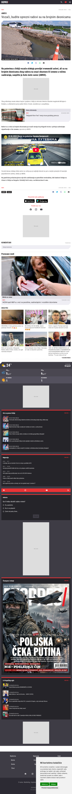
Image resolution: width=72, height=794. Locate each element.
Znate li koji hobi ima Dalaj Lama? (36, 707)
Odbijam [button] (53, 784)
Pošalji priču (65, 2)
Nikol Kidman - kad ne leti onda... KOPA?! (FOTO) (36, 693)
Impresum (34, 782)
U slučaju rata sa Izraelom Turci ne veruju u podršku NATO (36, 462)
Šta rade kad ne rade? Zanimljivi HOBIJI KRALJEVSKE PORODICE (36, 714)
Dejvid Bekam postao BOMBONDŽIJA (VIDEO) (36, 686)
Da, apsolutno (9, 505)
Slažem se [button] (45, 784)
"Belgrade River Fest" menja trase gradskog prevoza (36, 115)
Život (12, 768)
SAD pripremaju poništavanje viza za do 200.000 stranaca (36, 472)
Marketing (27, 782)
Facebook (30, 209)
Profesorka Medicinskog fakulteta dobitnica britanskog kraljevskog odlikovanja (36, 419)
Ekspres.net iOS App (29, 201)
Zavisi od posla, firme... (11, 511)
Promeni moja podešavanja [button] (50, 788)
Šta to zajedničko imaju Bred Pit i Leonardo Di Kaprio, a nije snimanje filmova (36, 700)
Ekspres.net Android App (42, 201)
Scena (13, 764)
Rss (68, 490)
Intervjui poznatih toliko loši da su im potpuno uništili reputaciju (36, 467)
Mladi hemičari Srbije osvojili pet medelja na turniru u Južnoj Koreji (36, 426)
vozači (9, 192)
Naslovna (13, 756)
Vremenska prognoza (36, 365)
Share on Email (44, 63)
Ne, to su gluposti (10, 508)
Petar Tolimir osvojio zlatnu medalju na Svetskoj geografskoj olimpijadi (36, 433)
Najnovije (36, 756)
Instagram (36, 209)
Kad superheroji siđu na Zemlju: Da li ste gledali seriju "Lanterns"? (36, 482)
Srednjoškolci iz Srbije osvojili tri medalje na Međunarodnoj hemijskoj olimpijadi (36, 447)
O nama (20, 782)
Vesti (59, 756)
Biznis (13, 760)
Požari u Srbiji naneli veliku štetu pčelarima (36, 477)
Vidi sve (66, 413)
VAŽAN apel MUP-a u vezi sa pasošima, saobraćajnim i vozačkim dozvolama (36, 280)
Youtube (41, 209)
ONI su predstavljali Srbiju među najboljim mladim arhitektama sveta (36, 440)
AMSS (3, 192)
